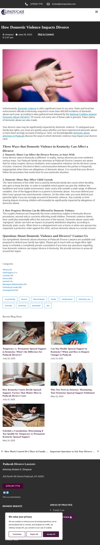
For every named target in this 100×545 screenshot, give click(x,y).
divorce (24, 299)
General (6, 281)
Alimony (6, 270)
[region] (34, 526)
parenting (22, 306)
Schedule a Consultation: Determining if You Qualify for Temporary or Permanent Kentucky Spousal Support (24, 434)
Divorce (6, 278)
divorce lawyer (39, 299)
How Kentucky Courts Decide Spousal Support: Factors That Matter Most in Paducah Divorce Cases (22, 392)
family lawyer (67, 299)
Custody (6, 275)
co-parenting (10, 299)
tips (47, 306)
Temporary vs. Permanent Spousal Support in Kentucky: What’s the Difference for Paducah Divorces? (24, 351)
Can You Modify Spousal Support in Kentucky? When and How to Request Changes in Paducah (70, 351)
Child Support (8, 273)
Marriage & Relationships (13, 284)
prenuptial (36, 306)
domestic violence (27, 108)
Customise (17, 534)
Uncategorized (8, 290)
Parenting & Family (10, 287)
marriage (8, 306)
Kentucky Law (84, 299)
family (53, 299)
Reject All (34, 534)
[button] (96, 11)
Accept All (51, 534)
